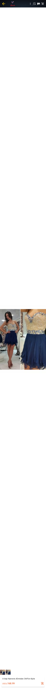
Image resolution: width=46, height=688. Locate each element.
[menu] (30, 4)
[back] (3, 4)
